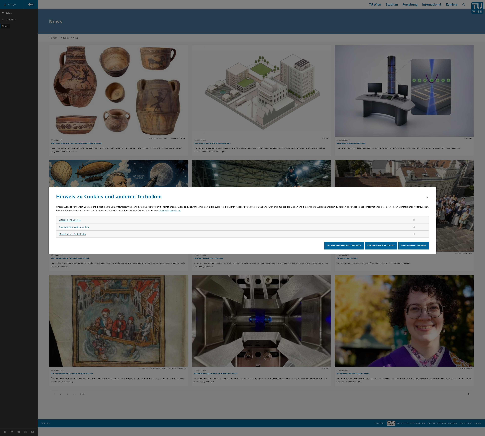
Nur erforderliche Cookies (381, 245)
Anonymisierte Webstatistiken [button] (74, 227)
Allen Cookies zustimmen (413, 245)
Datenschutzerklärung (169, 210)
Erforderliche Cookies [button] (70, 220)
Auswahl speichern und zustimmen (344, 245)
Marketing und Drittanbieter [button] (72, 234)
